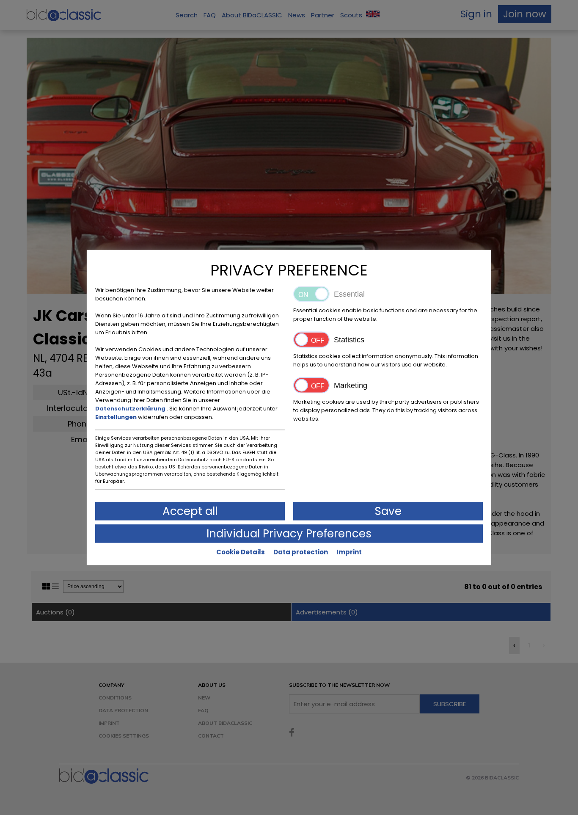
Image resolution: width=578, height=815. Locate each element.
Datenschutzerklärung (131, 409)
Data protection (300, 552)
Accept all (189, 511)
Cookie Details (240, 552)
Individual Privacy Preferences (289, 533)
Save (388, 511)
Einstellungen (116, 417)
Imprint (349, 552)
